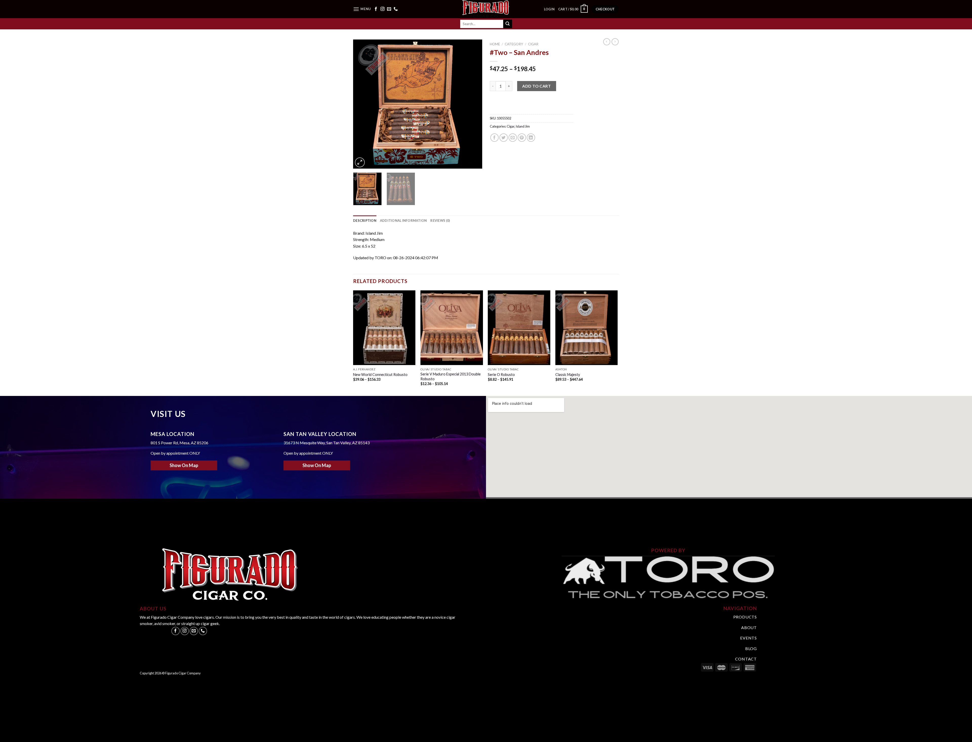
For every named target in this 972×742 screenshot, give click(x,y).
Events (748, 637)
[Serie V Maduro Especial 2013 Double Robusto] (451, 327)
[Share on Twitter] (503, 137)
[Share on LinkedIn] (531, 137)
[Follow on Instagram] (382, 9)
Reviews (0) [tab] (440, 220)
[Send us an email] (389, 9)
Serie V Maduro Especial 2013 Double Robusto (450, 376)
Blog (751, 648)
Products (745, 616)
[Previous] (362, 104)
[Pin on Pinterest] (522, 137)
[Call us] (396, 9)
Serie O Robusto (502, 374)
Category (514, 44)
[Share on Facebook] (494, 137)
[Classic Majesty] (586, 327)
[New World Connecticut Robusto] (384, 327)
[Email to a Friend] (513, 137)
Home (495, 44)
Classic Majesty (567, 374)
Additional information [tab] (403, 220)
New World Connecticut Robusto (380, 374)
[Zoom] (360, 162)
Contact (746, 658)
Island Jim (523, 126)
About (749, 627)
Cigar (533, 44)
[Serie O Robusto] (519, 327)
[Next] (473, 104)
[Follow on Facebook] (376, 9)
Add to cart (536, 86)
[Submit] (507, 23)
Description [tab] (364, 220)
